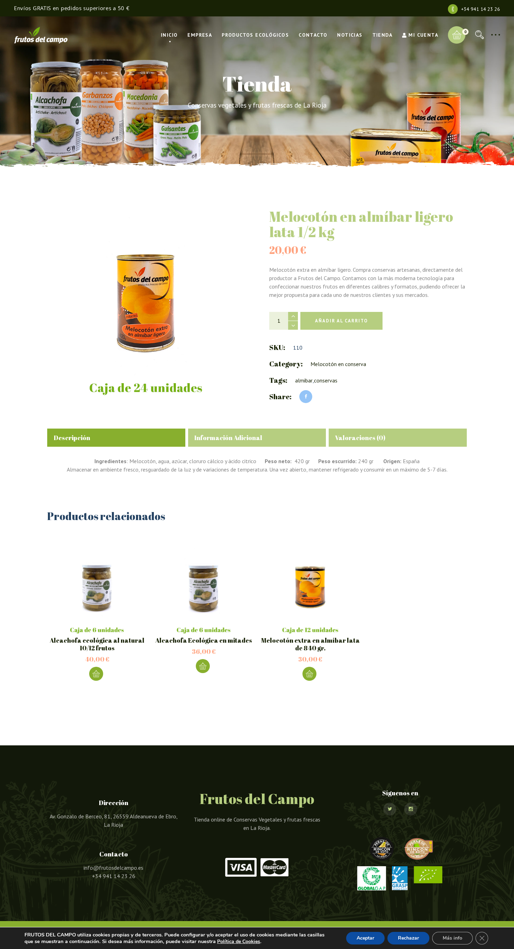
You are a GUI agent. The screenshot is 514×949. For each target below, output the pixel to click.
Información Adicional (228, 437)
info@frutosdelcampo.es (113, 867)
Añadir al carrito (341, 321)
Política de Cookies (238, 941)
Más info (452, 938)
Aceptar (365, 938)
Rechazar (408, 938)
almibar (304, 380)
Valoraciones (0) (360, 437)
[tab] (116, 438)
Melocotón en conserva (338, 363)
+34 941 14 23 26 (480, 9)
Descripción (71, 437)
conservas (325, 380)
